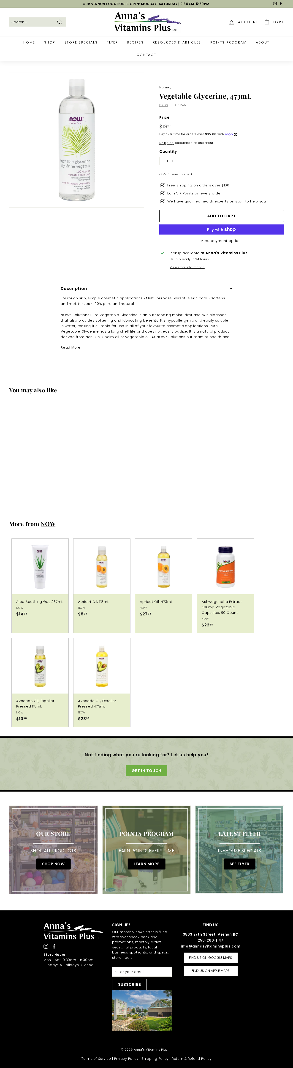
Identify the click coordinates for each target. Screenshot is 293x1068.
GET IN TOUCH (146, 770)
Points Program (228, 42)
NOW (163, 104)
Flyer (112, 42)
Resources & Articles (177, 42)
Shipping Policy (155, 1058)
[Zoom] (76, 140)
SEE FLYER (240, 864)
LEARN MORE (147, 864)
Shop (49, 42)
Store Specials (81, 42)
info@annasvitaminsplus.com (211, 946)
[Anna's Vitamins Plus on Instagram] (45, 946)
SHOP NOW (53, 864)
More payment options (222, 240)
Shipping (166, 143)
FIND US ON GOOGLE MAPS (210, 957)
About (263, 42)
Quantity (168, 151)
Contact (146, 54)
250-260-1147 (210, 940)
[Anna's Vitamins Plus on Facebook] (54, 946)
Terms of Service (96, 1058)
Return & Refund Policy (192, 1058)
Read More (71, 347)
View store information (187, 267)
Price (164, 117)
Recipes (135, 42)
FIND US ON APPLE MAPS (211, 970)
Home (29, 42)
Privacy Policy (126, 1058)
